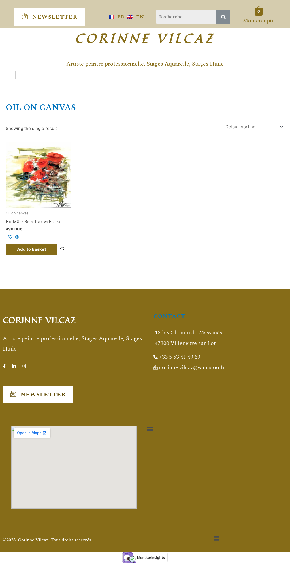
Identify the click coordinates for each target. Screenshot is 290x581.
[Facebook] (4, 364)
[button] (150, 428)
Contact (169, 316)
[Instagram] (23, 364)
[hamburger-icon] (9, 75)
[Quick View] (16, 237)
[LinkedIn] (14, 364)
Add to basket (31, 249)
